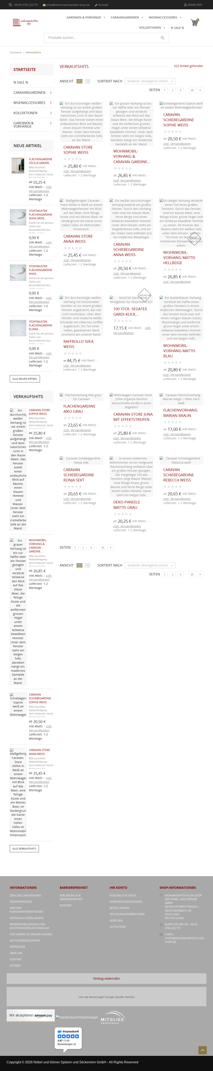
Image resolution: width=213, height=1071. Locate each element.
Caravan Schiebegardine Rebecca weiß (178, 474)
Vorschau (68, 168)
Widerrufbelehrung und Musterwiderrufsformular (29, 926)
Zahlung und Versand (25, 895)
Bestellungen (119, 908)
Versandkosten (21, 902)
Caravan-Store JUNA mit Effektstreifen (133, 417)
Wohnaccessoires (163, 17)
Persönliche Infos (123, 895)
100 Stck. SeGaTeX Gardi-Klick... (130, 311)
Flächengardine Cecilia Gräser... (40, 161)
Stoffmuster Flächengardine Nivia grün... (40, 214)
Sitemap (15, 965)
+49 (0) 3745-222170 (25, 5)
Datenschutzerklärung (27, 918)
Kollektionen (150, 27)
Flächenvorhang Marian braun (180, 413)
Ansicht (66, 81)
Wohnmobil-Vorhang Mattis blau (179, 350)
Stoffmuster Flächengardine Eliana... (40, 325)
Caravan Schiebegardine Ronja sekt (78, 474)
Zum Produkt (67, 177)
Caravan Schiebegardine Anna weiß (128, 249)
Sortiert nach (109, 81)
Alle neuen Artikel (24, 379)
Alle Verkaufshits (24, 848)
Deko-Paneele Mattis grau (126, 504)
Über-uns (16, 953)
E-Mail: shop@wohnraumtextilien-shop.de (184, 938)
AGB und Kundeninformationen (26, 909)
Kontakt (101, 5)
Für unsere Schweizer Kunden (31, 934)
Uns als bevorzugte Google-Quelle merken (106, 997)
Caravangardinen (125, 17)
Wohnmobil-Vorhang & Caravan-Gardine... (38, 545)
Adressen (116, 920)
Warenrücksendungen (126, 902)
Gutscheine (118, 927)
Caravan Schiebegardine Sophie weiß (40, 698)
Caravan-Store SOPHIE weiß (39, 412)
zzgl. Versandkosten (40, 189)
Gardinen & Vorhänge (84, 17)
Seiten (154, 90)
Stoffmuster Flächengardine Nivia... (40, 270)
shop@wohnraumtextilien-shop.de (66, 5)
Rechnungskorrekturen (127, 914)
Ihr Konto (118, 887)
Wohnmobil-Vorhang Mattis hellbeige (179, 257)
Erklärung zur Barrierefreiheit (71, 897)
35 (192, 90)
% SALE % (177, 28)
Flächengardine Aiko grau (79, 409)
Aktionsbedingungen (25, 940)
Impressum (17, 947)
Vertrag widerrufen (106, 978)
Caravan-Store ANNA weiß (39, 752)
